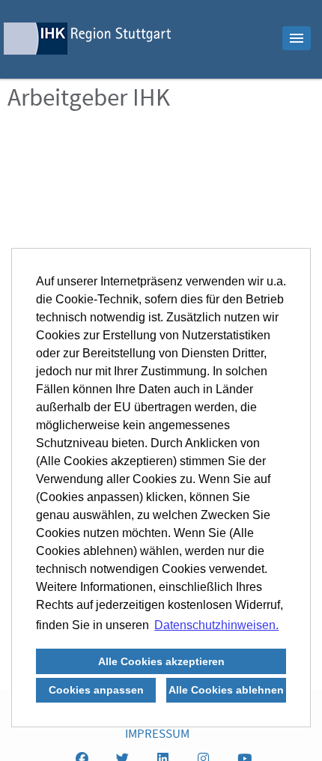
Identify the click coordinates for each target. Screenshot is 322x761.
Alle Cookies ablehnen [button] (226, 690)
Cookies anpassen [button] (96, 690)
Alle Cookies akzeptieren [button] (161, 661)
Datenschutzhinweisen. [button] (216, 625)
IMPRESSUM (157, 735)
